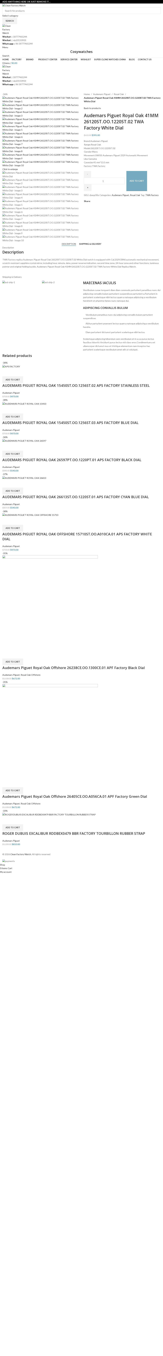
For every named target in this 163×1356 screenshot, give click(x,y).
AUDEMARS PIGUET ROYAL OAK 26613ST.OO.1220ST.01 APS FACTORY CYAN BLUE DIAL (75, 496)
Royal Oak (119, 94)
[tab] (69, 244)
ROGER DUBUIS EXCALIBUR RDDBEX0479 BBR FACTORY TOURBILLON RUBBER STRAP (73, 833)
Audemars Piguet (101, 94)
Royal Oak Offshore (30, 674)
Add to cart (137, 181)
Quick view (6, 372)
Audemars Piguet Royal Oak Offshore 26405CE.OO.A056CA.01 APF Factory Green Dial (74, 796)
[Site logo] (14, 5)
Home (87, 94)
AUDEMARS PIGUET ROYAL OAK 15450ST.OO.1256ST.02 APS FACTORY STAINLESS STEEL (76, 385)
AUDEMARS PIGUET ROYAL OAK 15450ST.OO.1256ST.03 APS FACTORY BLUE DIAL (70, 422)
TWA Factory (152, 195)
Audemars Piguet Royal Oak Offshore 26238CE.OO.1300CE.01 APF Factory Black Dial (73, 667)
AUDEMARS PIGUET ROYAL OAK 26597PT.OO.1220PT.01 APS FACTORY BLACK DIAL (71, 459)
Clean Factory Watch (20, 854)
